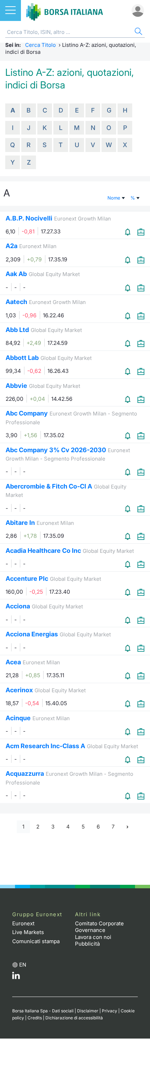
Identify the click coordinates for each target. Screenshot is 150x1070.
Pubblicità (87, 943)
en (22, 964)
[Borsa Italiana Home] (64, 10)
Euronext (23, 923)
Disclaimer (87, 1010)
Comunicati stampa (36, 941)
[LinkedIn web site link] (16, 977)
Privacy (109, 1010)
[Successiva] (127, 826)
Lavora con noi (93, 937)
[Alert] (128, 232)
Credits (35, 1017)
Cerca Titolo (40, 45)
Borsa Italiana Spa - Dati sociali (43, 1010)
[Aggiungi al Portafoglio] (140, 232)
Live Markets (28, 932)
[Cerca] (138, 32)
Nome (114, 198)
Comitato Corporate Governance (99, 927)
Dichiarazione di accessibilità (74, 1017)
